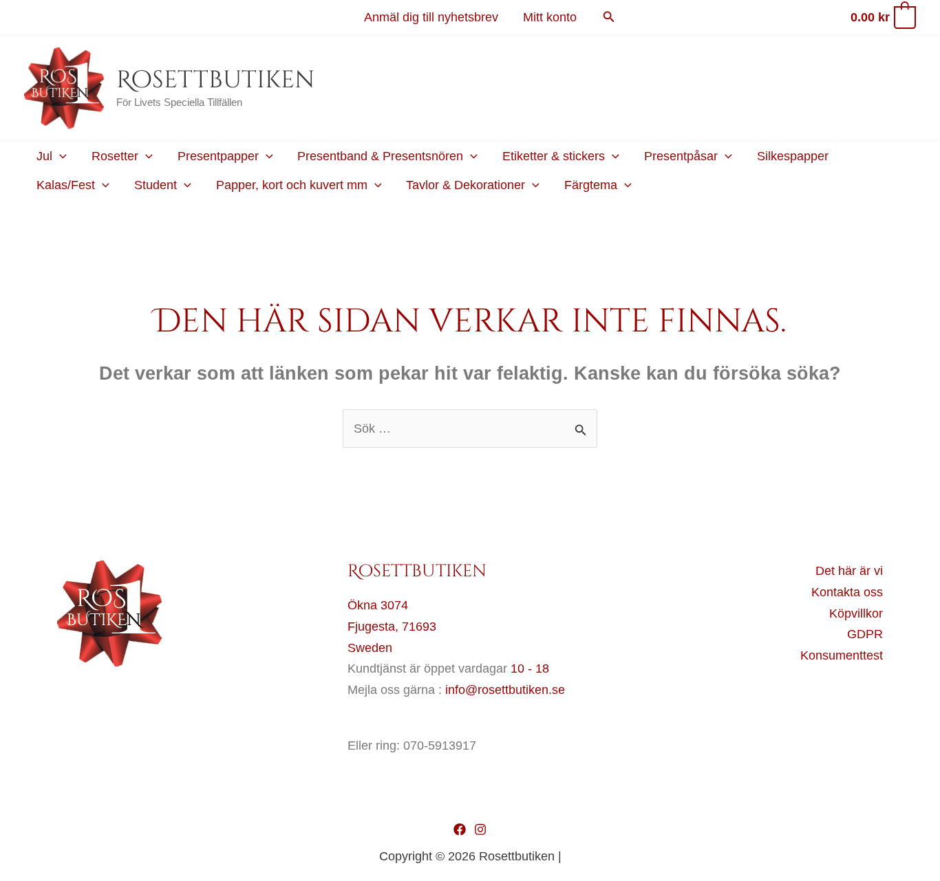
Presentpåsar (681, 156)
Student (155, 185)
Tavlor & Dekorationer (465, 185)
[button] (609, 17)
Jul (44, 156)
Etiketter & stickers (553, 156)
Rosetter (115, 156)
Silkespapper (793, 156)
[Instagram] (480, 829)
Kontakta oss (847, 592)
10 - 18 (530, 668)
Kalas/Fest (65, 185)
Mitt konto (550, 17)
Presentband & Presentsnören (380, 156)
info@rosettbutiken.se (505, 690)
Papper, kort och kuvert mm (291, 185)
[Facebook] (459, 829)
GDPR (865, 634)
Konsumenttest (841, 655)
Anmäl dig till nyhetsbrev (431, 17)
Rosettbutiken (215, 80)
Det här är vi (849, 571)
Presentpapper (218, 156)
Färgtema (590, 185)
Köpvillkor (856, 613)
